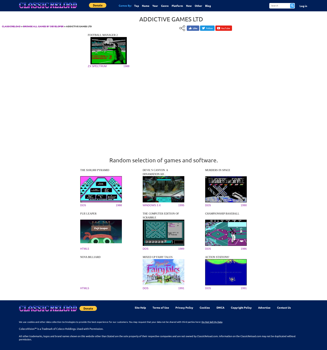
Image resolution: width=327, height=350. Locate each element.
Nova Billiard (90, 257)
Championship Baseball (222, 213)
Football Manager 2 (103, 35)
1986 (244, 248)
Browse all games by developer (43, 26)
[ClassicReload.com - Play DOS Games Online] (47, 8)
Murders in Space (217, 170)
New (189, 5)
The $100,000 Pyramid (94, 170)
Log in (303, 6)
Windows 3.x (152, 205)
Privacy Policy (184, 307)
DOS (83, 205)
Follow (209, 28)
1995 (181, 205)
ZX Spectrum (97, 66)
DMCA (220, 307)
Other (198, 5)
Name (145, 5)
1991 (181, 288)
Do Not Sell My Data (212, 321)
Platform (177, 5)
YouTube (225, 28)
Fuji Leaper (88, 213)
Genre (165, 5)
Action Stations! (217, 257)
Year (155, 5)
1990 (244, 205)
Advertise (264, 307)
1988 (126, 66)
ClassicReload (11, 26)
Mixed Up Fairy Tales (158, 257)
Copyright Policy (241, 307)
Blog (208, 5)
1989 (181, 248)
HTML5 (84, 248)
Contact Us (284, 307)
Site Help (140, 307)
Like (195, 28)
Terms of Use (161, 307)
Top (136, 5)
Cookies (205, 307)
